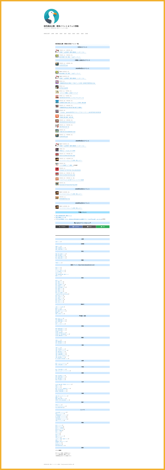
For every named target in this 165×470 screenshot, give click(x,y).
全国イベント (57, 241)
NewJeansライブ (58, 444)
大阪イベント (57, 347)
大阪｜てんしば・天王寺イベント (61, 355)
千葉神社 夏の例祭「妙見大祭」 (66, 117)
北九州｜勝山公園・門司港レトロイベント (63, 384)
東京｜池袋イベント (59, 288)
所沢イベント (57, 268)
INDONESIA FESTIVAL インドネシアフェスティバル (71, 97)
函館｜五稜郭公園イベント (60, 249)
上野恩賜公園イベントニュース (61, 415)
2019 (57, 33)
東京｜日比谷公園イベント (60, 287)
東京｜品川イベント (59, 300)
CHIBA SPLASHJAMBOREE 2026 (67, 131)
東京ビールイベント (59, 426)
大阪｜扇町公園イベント (60, 351)
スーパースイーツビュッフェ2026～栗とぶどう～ (70, 160)
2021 (65, 33)
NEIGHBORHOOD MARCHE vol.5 (67, 122)
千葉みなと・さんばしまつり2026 (67, 150)
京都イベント (57, 340)
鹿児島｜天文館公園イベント (60, 391)
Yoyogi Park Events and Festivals (61, 294)
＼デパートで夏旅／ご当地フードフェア (68, 92)
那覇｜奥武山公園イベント (60, 398)
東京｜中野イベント (59, 291)
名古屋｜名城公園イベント (60, 332)
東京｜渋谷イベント (59, 295)
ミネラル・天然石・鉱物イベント (61, 438)
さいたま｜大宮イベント (60, 270)
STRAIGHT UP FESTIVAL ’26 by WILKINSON (70, 170)
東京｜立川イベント (59, 302)
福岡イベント (57, 385)
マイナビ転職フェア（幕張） (66, 165)
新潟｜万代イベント (59, 318)
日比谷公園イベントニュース (60, 417)
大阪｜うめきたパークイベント (61, 350)
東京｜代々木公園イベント (60, 292)
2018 (52, 33)
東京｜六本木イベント (59, 296)
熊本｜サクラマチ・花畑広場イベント (62, 388)
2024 (78, 33)
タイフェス (57, 433)
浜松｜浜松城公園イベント (60, 330)
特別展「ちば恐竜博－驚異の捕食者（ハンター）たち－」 (72, 52)
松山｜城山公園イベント (60, 378)
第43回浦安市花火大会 (64, 198)
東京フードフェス (58, 425)
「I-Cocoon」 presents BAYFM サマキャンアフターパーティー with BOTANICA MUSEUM (80, 112)
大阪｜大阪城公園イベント (60, 354)
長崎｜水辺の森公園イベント (60, 389)
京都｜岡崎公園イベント (60, 341)
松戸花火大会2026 (63, 88)
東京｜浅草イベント (59, 283)
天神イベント (57, 387)
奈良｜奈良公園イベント (60, 342)
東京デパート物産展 (59, 427)
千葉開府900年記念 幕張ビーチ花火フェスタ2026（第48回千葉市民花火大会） (77, 83)
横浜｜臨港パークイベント (60, 311)
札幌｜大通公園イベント (60, 247)
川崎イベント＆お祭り (59, 306)
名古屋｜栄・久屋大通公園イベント (62, 334)
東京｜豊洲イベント (59, 298)
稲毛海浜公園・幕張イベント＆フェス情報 (61, 26)
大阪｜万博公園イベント (60, 349)
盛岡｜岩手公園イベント (60, 255)
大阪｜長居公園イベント (60, 357)
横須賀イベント (58, 312)
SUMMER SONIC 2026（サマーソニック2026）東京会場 (72, 102)
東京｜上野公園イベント (60, 284)
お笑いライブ (57, 437)
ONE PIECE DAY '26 (64, 126)
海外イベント (57, 432)
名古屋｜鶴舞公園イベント (60, 335)
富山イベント (57, 322)
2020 (61, 33)
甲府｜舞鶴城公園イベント (60, 319)
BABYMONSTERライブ (59, 445)
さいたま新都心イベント (60, 271)
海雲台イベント (58, 404)
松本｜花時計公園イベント (60, 321)
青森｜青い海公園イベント (60, 253)
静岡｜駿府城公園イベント (60, 328)
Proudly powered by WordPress (67, 464)
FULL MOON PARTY (59, 407)
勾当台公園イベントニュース (60, 412)
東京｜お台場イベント (59, 299)
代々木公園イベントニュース (60, 416)
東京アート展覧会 (58, 430)
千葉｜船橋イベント (60, 217)
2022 (69, 33)
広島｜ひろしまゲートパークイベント (62, 370)
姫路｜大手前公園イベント (60, 364)
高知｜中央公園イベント (60, 379)
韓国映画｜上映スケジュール (60, 441)
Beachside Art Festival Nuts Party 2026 (68, 184)
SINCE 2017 (47, 33)
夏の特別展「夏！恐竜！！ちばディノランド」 (70, 57)
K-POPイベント (58, 442)
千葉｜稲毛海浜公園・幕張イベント (63, 215)
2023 (73, 33)
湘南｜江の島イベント (59, 313)
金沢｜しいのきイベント (60, 323)
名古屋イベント (58, 331)
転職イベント (57, 440)
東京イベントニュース (59, 413)
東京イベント (57, 280)
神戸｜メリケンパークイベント (61, 363)
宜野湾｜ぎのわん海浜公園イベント (62, 400)
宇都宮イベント (58, 262)
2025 (82, 33)
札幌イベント (57, 246)
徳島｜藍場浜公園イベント (60, 376)
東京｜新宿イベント (59, 289)
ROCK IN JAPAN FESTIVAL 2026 (67, 155)
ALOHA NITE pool (63, 65)
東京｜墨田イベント (59, 281)
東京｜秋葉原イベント (59, 285)
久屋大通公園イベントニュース (61, 419)
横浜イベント (57, 308)
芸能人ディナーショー (59, 436)
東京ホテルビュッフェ (59, 429)
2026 (86, 33)
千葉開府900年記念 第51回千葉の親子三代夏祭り (70, 107)
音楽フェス (57, 434)
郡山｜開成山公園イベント (60, 258)
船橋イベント (57, 275)
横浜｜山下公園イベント (60, 309)
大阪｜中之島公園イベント (60, 353)
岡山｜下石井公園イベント (60, 369)
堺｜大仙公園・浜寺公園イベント (61, 358)
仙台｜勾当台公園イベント (60, 256)
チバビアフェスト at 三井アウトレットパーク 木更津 (71, 180)
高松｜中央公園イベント (60, 375)
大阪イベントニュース (59, 420)
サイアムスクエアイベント (60, 406)
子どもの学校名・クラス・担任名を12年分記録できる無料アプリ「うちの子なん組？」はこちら (79, 219)
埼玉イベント (57, 267)
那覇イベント (57, 397)
